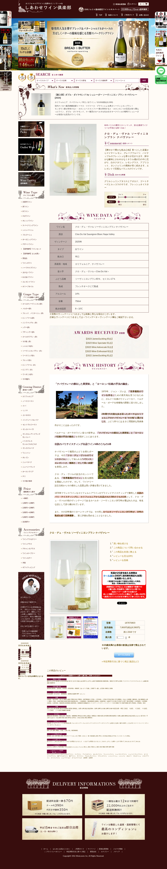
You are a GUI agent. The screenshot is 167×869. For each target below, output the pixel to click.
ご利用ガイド (79, 849)
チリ (24, 476)
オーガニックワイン (29, 239)
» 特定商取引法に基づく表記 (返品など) (120, 661)
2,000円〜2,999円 (28, 508)
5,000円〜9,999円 (28, 517)
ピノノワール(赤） (28, 318)
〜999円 (25, 498)
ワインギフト (27, 263)
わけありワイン (27, 277)
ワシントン (26, 453)
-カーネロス (26, 415)
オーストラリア (27, 472)
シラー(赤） (26, 327)
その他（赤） (27, 341)
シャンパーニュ (27, 230)
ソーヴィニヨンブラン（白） (32, 351)
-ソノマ (25, 410)
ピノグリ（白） (27, 370)
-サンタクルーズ (28, 448)
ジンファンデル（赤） (30, 323)
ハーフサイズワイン (29, 268)
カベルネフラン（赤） (30, 337)
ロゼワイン (26, 216)
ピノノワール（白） (29, 365)
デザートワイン (27, 244)
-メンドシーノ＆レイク (30, 420)
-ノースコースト (28, 401)
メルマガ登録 (118, 849)
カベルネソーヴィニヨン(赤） (32, 304)
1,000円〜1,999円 (28, 503)
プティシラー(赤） (28, 332)
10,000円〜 (26, 522)
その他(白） (26, 379)
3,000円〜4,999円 (28, 512)
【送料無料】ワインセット (31, 249)
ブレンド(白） (27, 360)
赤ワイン (25, 207)
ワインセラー (27, 558)
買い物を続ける (121, 543)
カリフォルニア (27, 396)
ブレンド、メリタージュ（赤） (33, 313)
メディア (117, 852)
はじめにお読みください (61, 849)
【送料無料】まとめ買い (31, 254)
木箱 (24, 563)
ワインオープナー (28, 553)
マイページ (92, 849)
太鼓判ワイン (27, 202)
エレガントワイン (28, 282)
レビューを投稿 (121, 560)
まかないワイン (27, 272)
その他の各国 (27, 481)
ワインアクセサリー (29, 539)
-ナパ (24, 406)
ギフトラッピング (28, 567)
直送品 (24, 258)
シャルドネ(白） (28, 346)
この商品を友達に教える (125, 552)
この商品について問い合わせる (128, 548)
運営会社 (93, 852)
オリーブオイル (27, 286)
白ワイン (25, 211)
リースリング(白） (28, 356)
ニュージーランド (28, 467)
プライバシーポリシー (54, 852)
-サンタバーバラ (28, 429)
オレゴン (25, 457)
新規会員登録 (103, 849)
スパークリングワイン (30, 225)
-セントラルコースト (29, 425)
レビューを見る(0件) (123, 556)
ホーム (45, 849)
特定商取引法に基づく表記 (76, 852)
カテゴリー (105, 852)
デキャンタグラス (28, 549)
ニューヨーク (27, 462)
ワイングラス (27, 544)
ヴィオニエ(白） (28, 374)
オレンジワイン (27, 221)
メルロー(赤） (27, 309)
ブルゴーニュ (27, 235)
